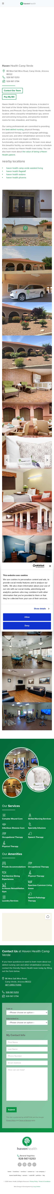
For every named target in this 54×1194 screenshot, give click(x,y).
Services (23, 1171)
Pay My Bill (9, 97)
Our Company (40, 1171)
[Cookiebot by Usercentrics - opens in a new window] (33, 566)
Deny (27, 625)
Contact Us (31, 1171)
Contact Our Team (12, 90)
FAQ (44, 1175)
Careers (25, 1175)
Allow (27, 617)
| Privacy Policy (33, 1181)
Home (9, 1171)
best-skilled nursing (14, 129)
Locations (16, 1171)
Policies (38, 1175)
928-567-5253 (12, 77)
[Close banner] (50, 566)
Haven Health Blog (15, 1175)
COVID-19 (31, 1175)
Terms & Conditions (44, 1181)
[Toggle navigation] (3, 3)
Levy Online (36, 1187)
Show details (40, 608)
